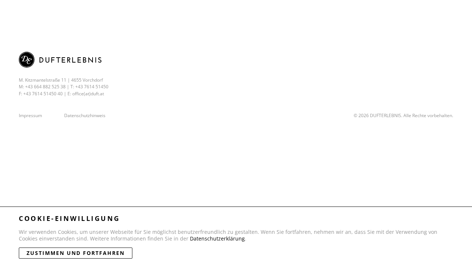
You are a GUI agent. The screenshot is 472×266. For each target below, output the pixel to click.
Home (187, 14)
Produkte (230, 14)
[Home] (48, 13)
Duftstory (282, 14)
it (462, 14)
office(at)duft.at (88, 94)
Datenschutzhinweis (84, 115)
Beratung (334, 14)
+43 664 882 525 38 (45, 86)
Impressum (30, 115)
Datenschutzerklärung (217, 238)
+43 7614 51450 (91, 86)
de (447, 14)
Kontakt (383, 14)
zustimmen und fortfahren (76, 252)
